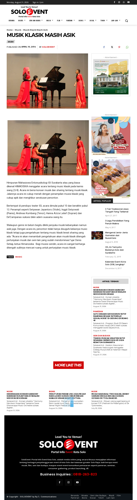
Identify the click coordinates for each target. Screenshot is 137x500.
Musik (18, 30)
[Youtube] (128, 2)
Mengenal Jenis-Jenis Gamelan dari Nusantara (116, 235)
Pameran (98, 312)
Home (10, 30)
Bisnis (52, 392)
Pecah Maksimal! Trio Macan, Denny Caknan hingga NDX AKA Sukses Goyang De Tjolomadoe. (110, 396)
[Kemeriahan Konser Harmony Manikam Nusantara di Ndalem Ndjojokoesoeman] (26, 380)
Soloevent (48, 47)
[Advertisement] (91, 11)
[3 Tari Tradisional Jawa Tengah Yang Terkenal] (97, 212)
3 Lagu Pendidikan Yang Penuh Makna (117, 222)
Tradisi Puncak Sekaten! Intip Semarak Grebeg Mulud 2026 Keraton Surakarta (109, 340)
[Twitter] (111, 47)
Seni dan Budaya (101, 336)
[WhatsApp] (124, 2)
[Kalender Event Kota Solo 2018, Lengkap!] (97, 265)
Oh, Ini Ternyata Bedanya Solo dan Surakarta (114, 250)
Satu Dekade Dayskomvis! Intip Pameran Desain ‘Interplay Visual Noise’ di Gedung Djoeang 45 (110, 317)
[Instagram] (119, 2)
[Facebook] (114, 2)
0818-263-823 (85, 474)
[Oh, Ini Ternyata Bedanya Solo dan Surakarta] (97, 250)
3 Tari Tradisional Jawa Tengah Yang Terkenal (116, 210)
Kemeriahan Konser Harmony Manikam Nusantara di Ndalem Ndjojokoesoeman (109, 292)
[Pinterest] (119, 47)
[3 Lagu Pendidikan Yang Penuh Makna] (97, 223)
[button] (126, 21)
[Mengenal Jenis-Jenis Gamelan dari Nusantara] (97, 235)
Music (18, 257)
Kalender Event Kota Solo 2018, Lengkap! (115, 263)
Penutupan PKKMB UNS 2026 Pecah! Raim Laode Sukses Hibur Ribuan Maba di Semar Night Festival (67, 396)
